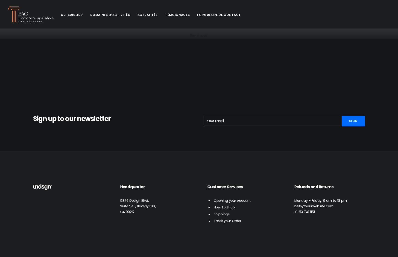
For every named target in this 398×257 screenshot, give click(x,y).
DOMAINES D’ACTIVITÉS (110, 15)
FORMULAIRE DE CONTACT (219, 15)
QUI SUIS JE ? (72, 15)
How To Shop (224, 207)
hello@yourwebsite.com (314, 206)
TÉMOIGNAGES (177, 15)
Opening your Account (232, 200)
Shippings (222, 214)
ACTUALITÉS (148, 15)
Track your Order (227, 221)
